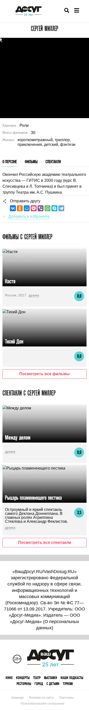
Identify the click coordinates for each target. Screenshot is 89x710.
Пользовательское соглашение (43, 703)
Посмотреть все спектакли (44, 542)
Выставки (50, 678)
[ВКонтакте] (13, 208)
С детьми (52, 684)
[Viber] (41, 208)
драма (34, 295)
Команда (17, 697)
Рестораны (24, 684)
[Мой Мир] (27, 208)
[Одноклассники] (20, 208)
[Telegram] (61, 208)
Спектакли (53, 161)
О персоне (9, 161)
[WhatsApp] (47, 208)
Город (39, 684)
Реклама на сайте (41, 697)
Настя (10, 281)
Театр (37, 678)
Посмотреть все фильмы (44, 374)
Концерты (23, 678)
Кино (9, 678)
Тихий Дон (14, 341)
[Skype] (54, 208)
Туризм (68, 684)
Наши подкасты (72, 678)
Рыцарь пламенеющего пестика (33, 498)
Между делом (17, 437)
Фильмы (31, 161)
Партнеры (66, 697)
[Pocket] (34, 208)
